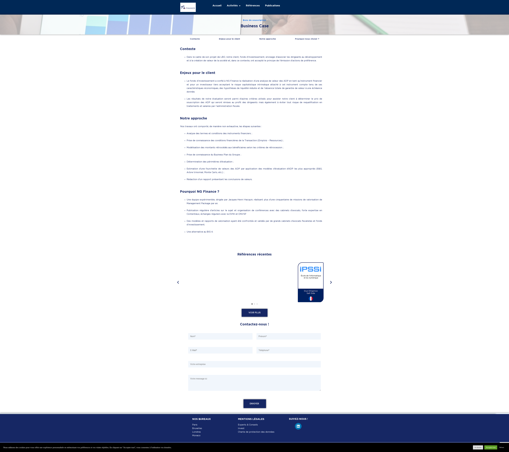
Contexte (195, 39)
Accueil (216, 6)
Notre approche (267, 39)
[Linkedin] (298, 426)
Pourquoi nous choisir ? (307, 39)
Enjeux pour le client (229, 39)
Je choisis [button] (478, 447)
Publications (272, 6)
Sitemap (243, 437)
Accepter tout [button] (491, 447)
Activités (232, 6)
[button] (178, 282)
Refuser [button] (501, 447)
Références (253, 6)
